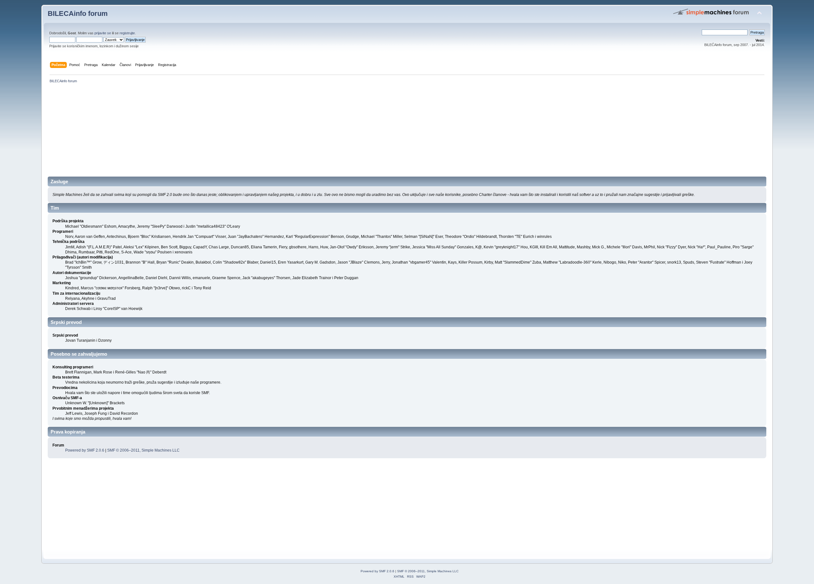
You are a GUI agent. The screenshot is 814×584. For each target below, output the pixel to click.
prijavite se (102, 33)
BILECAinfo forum (78, 13)
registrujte (127, 33)
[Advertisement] (238, 132)
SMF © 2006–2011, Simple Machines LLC (143, 450)
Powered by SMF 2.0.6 (84, 450)
